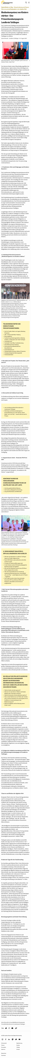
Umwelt (18, 1049)
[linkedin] (9, 1039)
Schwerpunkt (4, 1043)
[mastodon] (12, 1039)
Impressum (3, 1055)
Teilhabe (18, 1047)
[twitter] (16, 1039)
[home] (7, 2)
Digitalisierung (19, 1043)
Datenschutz (3, 1053)
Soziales (18, 1045)
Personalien (3, 1047)
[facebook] (6, 1039)
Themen (2, 1045)
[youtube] (19, 1039)
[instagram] (2, 1039)
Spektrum (3, 1049)
